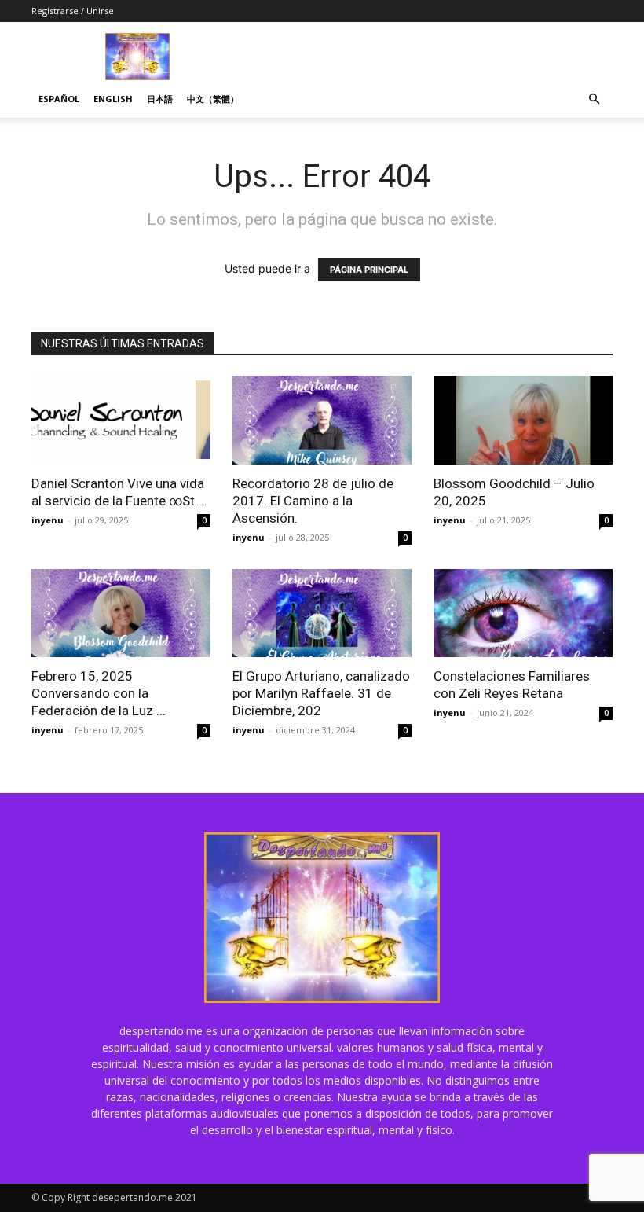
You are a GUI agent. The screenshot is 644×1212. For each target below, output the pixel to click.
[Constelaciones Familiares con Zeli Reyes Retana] (523, 613)
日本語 (160, 99)
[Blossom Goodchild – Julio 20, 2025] (523, 420)
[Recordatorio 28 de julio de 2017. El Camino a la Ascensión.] (322, 420)
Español (58, 99)
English (113, 99)
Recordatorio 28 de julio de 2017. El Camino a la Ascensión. (312, 501)
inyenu (47, 520)
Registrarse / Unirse (72, 11)
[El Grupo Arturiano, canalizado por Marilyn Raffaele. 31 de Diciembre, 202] (322, 613)
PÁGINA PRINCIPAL (369, 269)
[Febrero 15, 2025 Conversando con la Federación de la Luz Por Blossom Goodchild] (120, 613)
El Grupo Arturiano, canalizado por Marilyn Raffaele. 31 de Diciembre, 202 (321, 693)
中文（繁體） (213, 99)
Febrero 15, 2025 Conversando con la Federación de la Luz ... (98, 693)
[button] (594, 99)
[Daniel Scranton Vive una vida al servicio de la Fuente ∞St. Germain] (120, 420)
